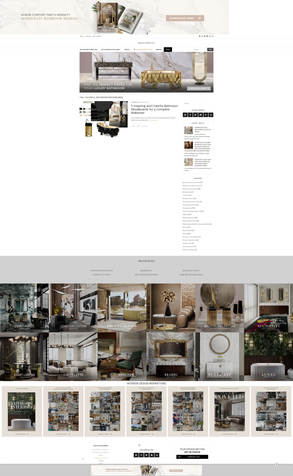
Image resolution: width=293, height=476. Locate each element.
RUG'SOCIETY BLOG (191, 271)
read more (153, 120)
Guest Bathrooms (189, 205)
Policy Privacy (97, 36)
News (185, 234)
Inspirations (135, 102)
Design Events (188, 198)
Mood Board (187, 230)
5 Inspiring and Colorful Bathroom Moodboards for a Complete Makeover (154, 109)
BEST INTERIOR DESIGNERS (146, 275)
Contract (186, 195)
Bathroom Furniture (88, 49)
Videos (127, 49)
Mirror (185, 227)
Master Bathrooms (189, 221)
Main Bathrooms (188, 218)
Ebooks (159, 49)
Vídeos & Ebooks (189, 250)
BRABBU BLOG (146, 271)
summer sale (187, 243)
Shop (168, 49)
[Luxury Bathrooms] (146, 43)
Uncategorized (188, 246)
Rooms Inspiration (144, 49)
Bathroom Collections (203, 144)
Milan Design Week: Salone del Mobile (203, 129)
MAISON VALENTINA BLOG (102, 271)
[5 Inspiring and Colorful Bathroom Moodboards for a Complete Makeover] (104, 119)
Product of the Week (190, 237)
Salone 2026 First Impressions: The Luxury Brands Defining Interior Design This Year (197, 136)
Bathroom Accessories (110, 49)
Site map (88, 36)
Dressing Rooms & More (191, 202)
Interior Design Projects (191, 211)
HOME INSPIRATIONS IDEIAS (191, 275)
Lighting (185, 214)
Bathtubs (198, 148)
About (82, 36)
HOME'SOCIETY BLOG (102, 275)
